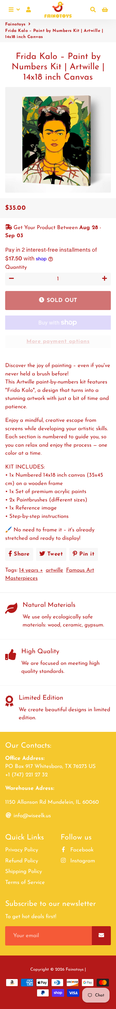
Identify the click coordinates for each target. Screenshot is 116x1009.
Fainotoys (15, 24)
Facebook (81, 850)
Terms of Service (25, 882)
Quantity (16, 267)
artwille (54, 570)
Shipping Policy (23, 871)
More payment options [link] (58, 341)
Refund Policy (21, 861)
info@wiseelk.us (31, 816)
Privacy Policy (21, 850)
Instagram (82, 861)
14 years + (31, 570)
